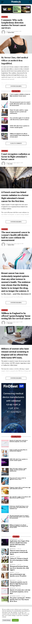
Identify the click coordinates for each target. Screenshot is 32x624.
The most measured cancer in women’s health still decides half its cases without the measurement (19, 517)
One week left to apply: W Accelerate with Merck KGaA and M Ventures (20, 497)
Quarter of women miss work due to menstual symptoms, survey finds (18, 441)
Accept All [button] (15, 620)
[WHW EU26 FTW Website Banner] (16, 12)
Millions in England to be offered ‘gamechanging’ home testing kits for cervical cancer (19, 526)
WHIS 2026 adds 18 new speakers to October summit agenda (18, 459)
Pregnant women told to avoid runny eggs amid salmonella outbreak (20, 488)
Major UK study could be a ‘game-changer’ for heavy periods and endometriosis (18, 470)
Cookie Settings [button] (6, 620)
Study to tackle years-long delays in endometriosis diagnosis (18, 450)
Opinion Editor (11, 32)
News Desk (10, 163)
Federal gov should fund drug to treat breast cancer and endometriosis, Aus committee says (19, 507)
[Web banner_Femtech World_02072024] (13, 432)
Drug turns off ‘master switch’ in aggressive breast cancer (18, 478)
